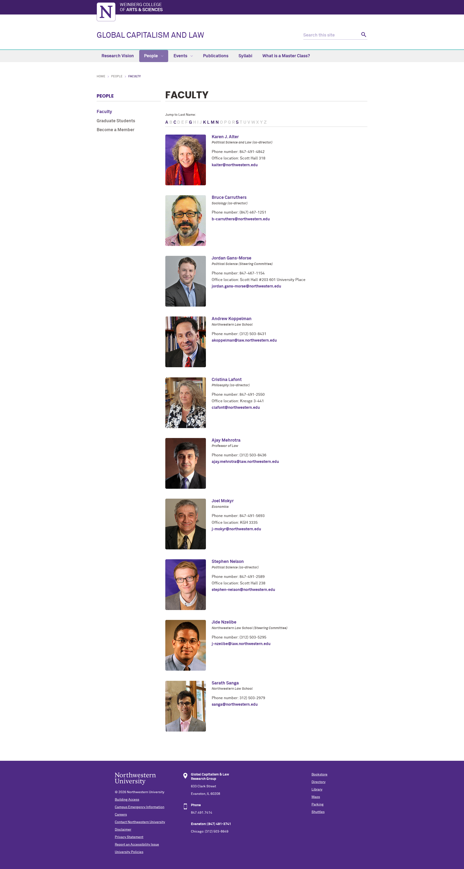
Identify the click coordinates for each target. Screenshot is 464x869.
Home (101, 76)
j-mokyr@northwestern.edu (236, 529)
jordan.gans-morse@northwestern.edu (246, 286)
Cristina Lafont (227, 380)
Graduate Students (116, 121)
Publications (215, 56)
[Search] (363, 35)
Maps (316, 797)
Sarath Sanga (225, 683)
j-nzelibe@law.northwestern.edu (241, 644)
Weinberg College (141, 7)
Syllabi (245, 56)
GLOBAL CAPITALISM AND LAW (150, 35)
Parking (318, 804)
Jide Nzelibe (224, 622)
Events (181, 56)
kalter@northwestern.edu (235, 165)
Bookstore (319, 774)
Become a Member (115, 130)
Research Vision (118, 56)
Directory (319, 782)
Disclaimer (123, 829)
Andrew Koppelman (232, 319)
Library (317, 789)
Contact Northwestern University (140, 822)
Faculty (104, 112)
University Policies (129, 852)
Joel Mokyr (223, 501)
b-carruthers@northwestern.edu (241, 219)
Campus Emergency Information (139, 807)
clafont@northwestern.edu (236, 407)
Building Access (127, 799)
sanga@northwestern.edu (235, 704)
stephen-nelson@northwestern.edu (243, 590)
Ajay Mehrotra (226, 440)
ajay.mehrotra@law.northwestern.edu (245, 462)
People (151, 56)
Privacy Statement (129, 837)
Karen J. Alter (225, 137)
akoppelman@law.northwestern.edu (244, 340)
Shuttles (318, 812)
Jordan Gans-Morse (231, 258)
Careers (121, 814)
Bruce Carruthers (229, 197)
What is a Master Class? (286, 56)
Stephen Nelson (228, 562)
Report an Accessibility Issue (137, 844)
